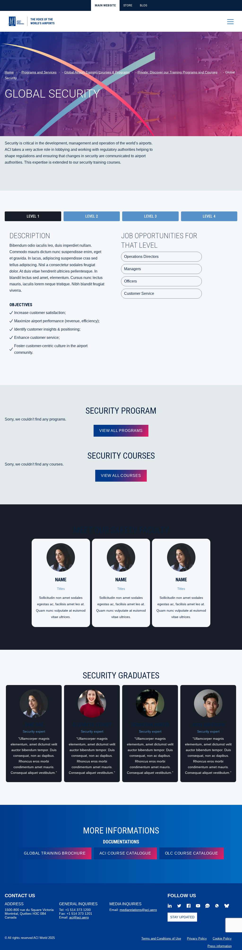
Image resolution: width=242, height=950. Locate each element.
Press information (219, 946)
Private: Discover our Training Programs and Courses (177, 72)
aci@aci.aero (79, 917)
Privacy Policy (197, 938)
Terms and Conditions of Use (161, 938)
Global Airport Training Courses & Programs (97, 72)
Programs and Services (39, 72)
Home (9, 72)
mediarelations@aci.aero (138, 910)
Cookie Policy (222, 938)
